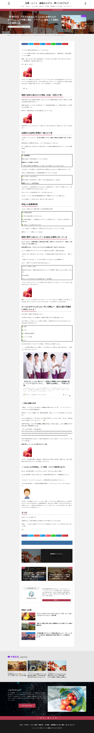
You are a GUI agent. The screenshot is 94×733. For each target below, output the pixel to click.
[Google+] (37, 44)
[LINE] (53, 44)
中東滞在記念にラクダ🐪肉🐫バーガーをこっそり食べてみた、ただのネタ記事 (17, 674)
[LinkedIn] (59, 44)
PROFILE (28, 6)
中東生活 (16, 26)
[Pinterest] (65, 44)
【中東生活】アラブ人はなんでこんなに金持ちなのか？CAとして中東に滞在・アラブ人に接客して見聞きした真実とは (43, 35)
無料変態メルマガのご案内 (56, 6)
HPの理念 (47, 6)
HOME (22, 6)
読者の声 (41, 6)
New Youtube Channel (27, 705)
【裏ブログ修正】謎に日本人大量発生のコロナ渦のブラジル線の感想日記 (54, 624)
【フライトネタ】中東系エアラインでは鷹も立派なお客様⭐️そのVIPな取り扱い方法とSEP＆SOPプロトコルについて (37, 675)
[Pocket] (48, 44)
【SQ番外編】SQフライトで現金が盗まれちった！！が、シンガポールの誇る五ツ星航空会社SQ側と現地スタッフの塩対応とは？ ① (54, 635)
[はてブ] (42, 44)
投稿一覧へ (56, 600)
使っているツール (67, 6)
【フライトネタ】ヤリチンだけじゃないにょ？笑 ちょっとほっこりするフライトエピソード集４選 (54, 614)
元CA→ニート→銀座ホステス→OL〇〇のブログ (47, 3)
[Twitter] (30, 44)
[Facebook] (25, 44)
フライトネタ (11, 26)
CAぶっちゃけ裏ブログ (31, 633)
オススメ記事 (35, 6)
